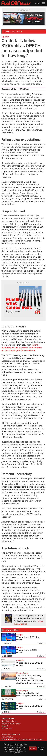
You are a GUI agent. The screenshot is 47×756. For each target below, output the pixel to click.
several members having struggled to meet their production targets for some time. (21, 347)
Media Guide (6, 728)
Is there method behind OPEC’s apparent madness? (29, 694)
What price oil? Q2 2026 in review (29, 707)
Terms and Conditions (10, 734)
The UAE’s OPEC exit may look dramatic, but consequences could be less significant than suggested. (29, 679)
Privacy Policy (7, 737)
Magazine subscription (10, 723)
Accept (32, 748)
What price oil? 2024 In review (27, 638)
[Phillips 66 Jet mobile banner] (23, 300)
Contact (4, 726)
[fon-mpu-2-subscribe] (24, 18)
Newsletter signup (9, 721)
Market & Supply (13, 31)
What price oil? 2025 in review (27, 651)
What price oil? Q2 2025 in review (29, 664)
